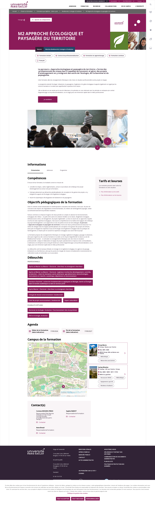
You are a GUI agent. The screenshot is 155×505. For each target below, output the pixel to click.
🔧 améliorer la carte (82, 391)
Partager (20, 20)
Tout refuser (77, 499)
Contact (82, 457)
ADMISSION (72, 6)
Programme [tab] (63, 170)
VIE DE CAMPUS (126, 6)
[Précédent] (97, 147)
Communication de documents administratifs (115, 458)
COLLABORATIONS (111, 6)
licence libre (79, 392)
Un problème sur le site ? (87, 471)
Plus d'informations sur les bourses (111, 195)
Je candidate (48, 99)
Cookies (81, 473)
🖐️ (86, 391)
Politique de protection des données (114, 465)
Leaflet (62, 388)
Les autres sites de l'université (96, 1)
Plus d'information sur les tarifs (110, 192)
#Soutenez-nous (110, 449)
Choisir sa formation (27, 11)
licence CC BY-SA (63, 395)
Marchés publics (84, 455)
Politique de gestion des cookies (77, 493)
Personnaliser (92, 499)
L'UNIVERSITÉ (139, 6)
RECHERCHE (96, 6)
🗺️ (61, 392)
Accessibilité (114, 1)
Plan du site (108, 461)
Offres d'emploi (84, 452)
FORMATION (84, 6)
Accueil (15, 11)
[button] (51, 352)
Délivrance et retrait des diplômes (113, 453)
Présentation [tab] (35, 170)
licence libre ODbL (76, 391)
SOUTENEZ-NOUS (127, 1)
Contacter (42, 422)
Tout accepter (63, 499)
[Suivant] (107, 141)
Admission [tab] (50, 170)
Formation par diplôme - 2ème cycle (47, 11)
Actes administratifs (86, 460)
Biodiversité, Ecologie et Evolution (72, 11)
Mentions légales (85, 449)
